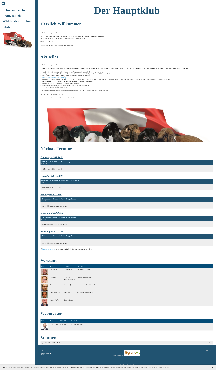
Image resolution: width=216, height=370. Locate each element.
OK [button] (212, 367)
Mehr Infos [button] (166, 367)
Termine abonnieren (48, 249)
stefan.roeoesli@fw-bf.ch (76, 324)
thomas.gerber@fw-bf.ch (85, 292)
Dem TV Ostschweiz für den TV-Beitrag (54, 78)
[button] (126, 166)
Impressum (209, 350)
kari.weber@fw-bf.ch (83, 270)
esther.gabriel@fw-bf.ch (84, 277)
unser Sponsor (118, 355)
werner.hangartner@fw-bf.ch (86, 285)
